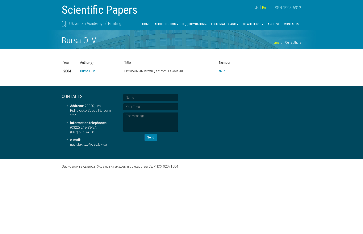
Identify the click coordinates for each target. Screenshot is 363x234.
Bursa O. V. (87, 71)
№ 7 (222, 71)
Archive (274, 24)
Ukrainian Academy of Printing (95, 23)
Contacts (291, 24)
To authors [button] (251, 24)
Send (150, 137)
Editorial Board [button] (223, 24)
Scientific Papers (99, 9)
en (264, 8)
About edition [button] (165, 24)
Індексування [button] (193, 24)
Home (146, 24)
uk (257, 8)
